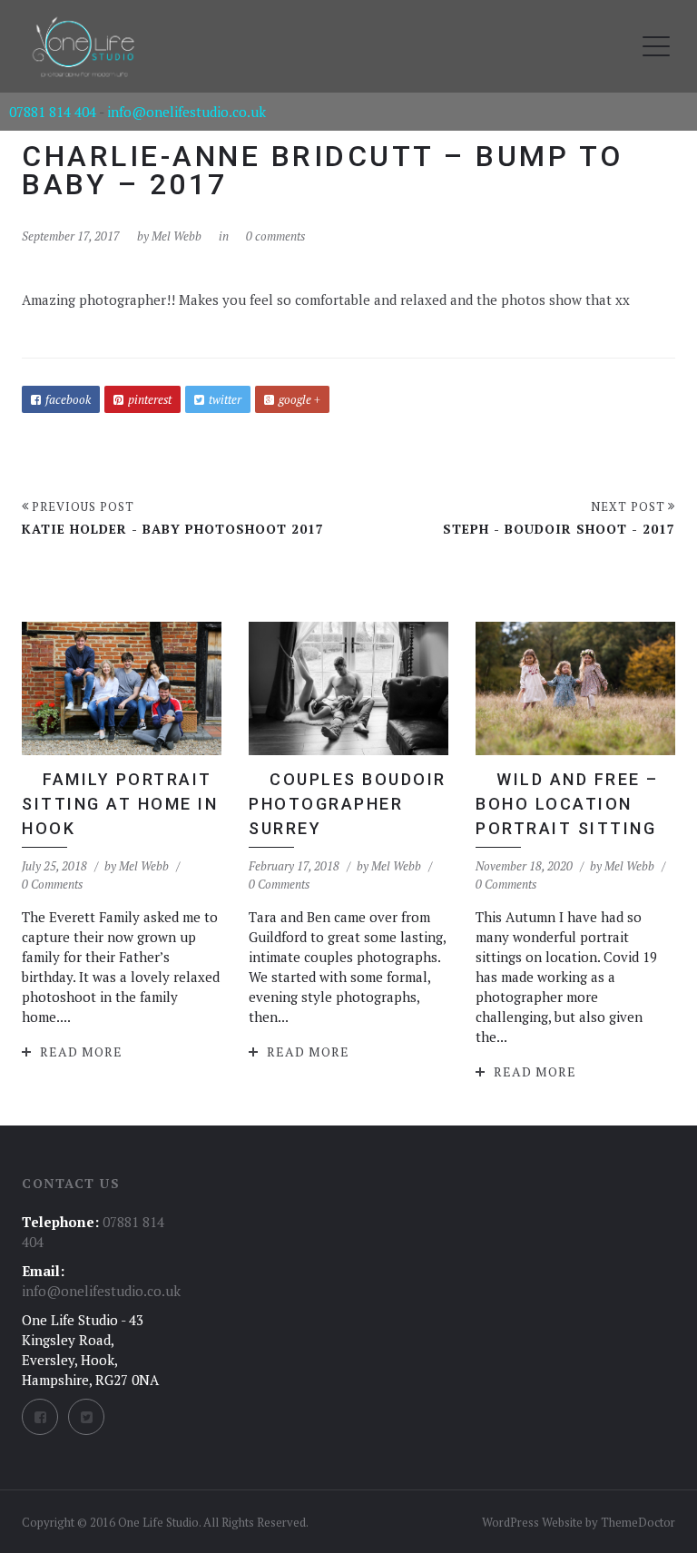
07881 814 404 (52, 112)
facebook (68, 399)
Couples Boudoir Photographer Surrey (348, 804)
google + (299, 399)
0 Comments (52, 884)
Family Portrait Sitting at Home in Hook (120, 804)
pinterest (150, 399)
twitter (225, 399)
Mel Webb (176, 236)
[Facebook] (40, 1417)
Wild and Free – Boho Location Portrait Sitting (567, 804)
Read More (81, 1051)
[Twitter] (86, 1417)
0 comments (275, 236)
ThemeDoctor (638, 1522)
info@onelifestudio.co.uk (186, 112)
